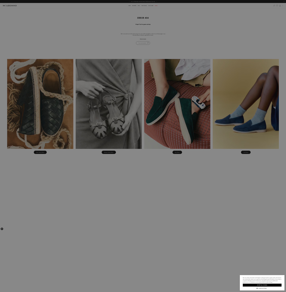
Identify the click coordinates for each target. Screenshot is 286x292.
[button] (262, 288)
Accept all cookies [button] (262, 285)
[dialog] (143, 146)
